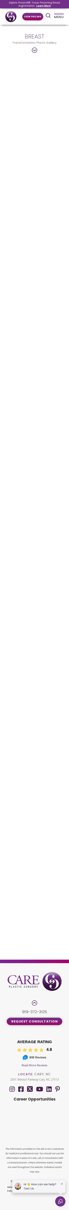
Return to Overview (34, 922)
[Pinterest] (57, 1089)
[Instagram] (12, 1089)
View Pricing (32, 16)
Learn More (43, 5)
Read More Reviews (34, 1065)
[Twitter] (30, 1088)
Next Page (51, 946)
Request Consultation (34, 1021)
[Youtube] (39, 1089)
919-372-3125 (34, 1012)
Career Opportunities (35, 1099)
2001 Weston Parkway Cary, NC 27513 (34, 1079)
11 (44, 938)
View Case (34, 159)
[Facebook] (21, 1089)
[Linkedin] (49, 1089)
